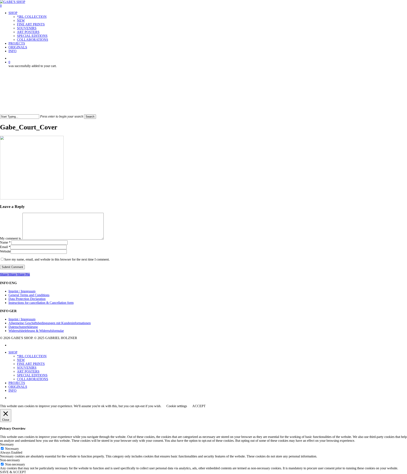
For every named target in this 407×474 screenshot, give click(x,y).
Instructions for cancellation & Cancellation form (41, 302)
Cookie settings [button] (176, 406)
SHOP (12, 352)
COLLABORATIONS (32, 379)
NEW (21, 360)
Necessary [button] (7, 444)
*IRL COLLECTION (32, 356)
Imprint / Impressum (21, 291)
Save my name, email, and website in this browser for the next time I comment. (57, 259)
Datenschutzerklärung (23, 327)
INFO (12, 390)
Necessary (12, 448)
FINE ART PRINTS (31, 364)
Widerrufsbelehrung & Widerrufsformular (36, 330)
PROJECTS (16, 383)
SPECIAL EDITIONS (32, 375)
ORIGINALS (17, 386)
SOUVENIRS (26, 367)
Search (90, 116)
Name (5, 242)
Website (5, 251)
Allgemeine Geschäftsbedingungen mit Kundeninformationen (49, 323)
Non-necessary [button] (10, 460)
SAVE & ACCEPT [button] (13, 472)
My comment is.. (11, 238)
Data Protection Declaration (27, 299)
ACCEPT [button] (199, 406)
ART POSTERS (28, 371)
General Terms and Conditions (28, 295)
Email (5, 247)
